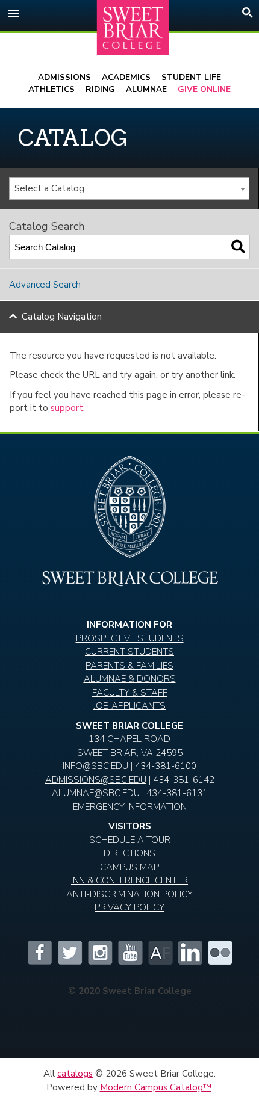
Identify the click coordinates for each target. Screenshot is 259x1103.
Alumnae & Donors (130, 679)
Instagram (99, 952)
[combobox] (129, 188)
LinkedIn (190, 952)
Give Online (204, 89)
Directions (129, 853)
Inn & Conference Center (129, 880)
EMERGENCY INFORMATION (130, 807)
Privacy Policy (129, 907)
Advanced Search (45, 285)
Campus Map (129, 867)
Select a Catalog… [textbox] (52, 188)
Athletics (51, 89)
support (67, 408)
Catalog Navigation (62, 317)
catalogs (75, 1073)
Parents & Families (129, 666)
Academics (126, 77)
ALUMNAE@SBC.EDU (96, 793)
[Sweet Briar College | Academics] (129, 581)
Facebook (39, 952)
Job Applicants (129, 706)
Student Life (191, 77)
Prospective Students (130, 638)
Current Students (129, 652)
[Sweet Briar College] (133, 28)
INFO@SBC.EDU (95, 766)
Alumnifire (159, 952)
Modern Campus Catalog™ (155, 1087)
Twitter (69, 952)
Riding (100, 89)
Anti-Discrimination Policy (129, 894)
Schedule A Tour (129, 840)
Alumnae (146, 89)
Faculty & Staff (129, 693)
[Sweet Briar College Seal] (129, 512)
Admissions (64, 77)
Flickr (220, 952)
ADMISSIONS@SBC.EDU (95, 780)
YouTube (129, 952)
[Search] (238, 247)
